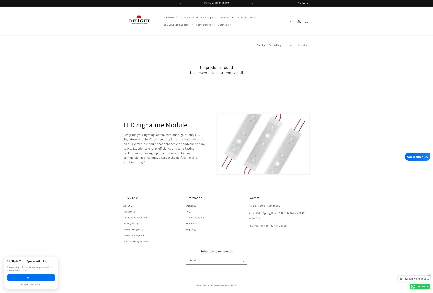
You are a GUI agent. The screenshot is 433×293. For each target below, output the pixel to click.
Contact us (129, 211)
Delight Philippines (133, 235)
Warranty (191, 205)
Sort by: (261, 45)
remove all (233, 72)
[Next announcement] (252, 3)
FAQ (188, 211)
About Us (128, 205)
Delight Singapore (133, 229)
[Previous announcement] (180, 3)
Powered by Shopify (228, 285)
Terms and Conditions (135, 217)
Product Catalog (195, 217)
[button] (170, 17)
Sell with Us (192, 223)
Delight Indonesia (211, 285)
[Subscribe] (243, 261)
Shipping (191, 229)
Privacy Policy (130, 223)
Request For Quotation (136, 241)
